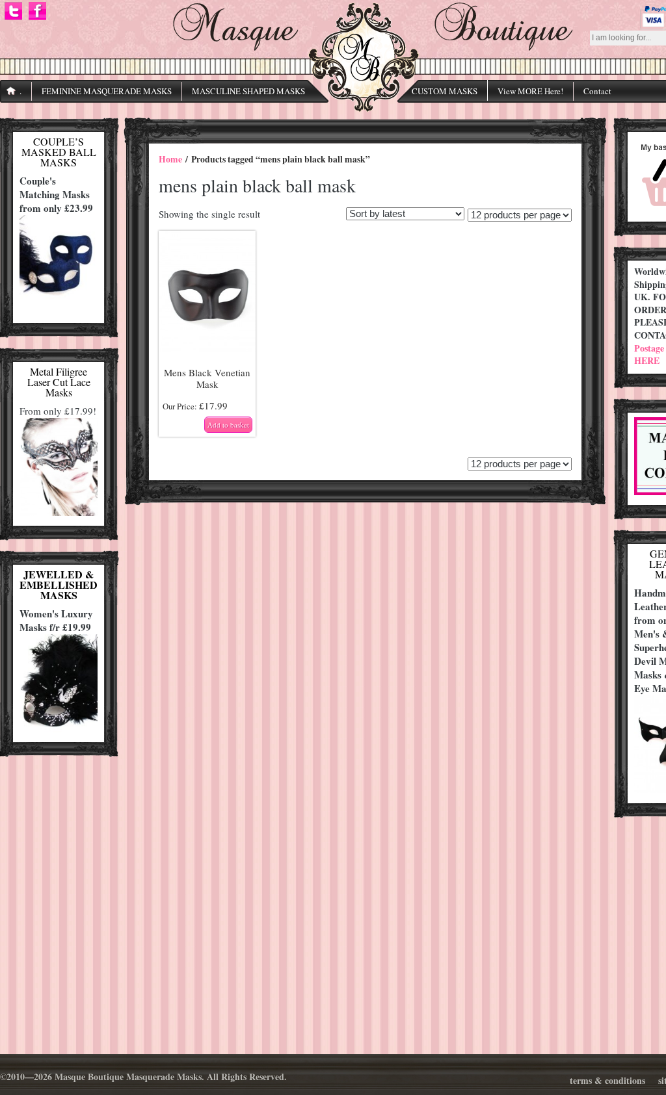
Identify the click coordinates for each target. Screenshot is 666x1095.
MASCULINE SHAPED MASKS (248, 91)
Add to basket (228, 425)
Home (170, 159)
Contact (597, 91)
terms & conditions (607, 1080)
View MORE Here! (530, 91)
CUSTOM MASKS (444, 91)
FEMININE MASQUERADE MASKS (107, 91)
